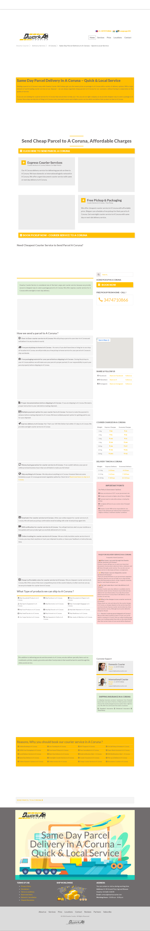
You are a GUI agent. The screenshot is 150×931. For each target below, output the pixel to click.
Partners (97, 912)
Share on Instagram (116, 384)
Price (109, 37)
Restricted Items (27, 894)
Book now (108, 284)
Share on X (113, 380)
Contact (127, 37)
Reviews (87, 912)
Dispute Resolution (27, 900)
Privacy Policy (26, 886)
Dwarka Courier (22, 46)
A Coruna (52, 46)
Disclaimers (25, 889)
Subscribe (107, 912)
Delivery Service (38, 46)
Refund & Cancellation (28, 897)
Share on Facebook (116, 376)
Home (92, 37)
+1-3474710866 (104, 31)
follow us (129, 376)
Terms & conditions (27, 892)
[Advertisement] (75, 4)
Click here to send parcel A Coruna (46, 151)
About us (42, 912)
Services (100, 37)
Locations (118, 37)
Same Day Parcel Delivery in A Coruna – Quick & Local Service (84, 46)
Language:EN (125, 31)
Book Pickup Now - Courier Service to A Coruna (55, 235)
